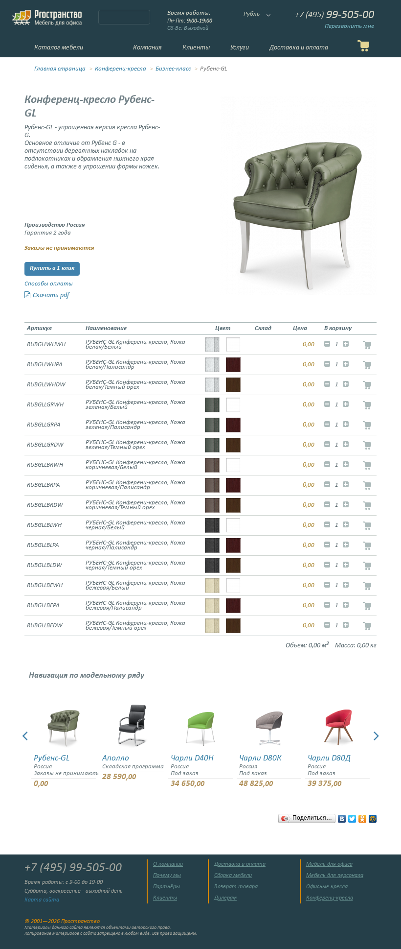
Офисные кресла (327, 887)
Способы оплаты (48, 284)
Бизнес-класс (173, 69)
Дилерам (225, 898)
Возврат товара (236, 887)
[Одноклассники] (362, 816)
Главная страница (60, 69)
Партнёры (166, 887)
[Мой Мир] (373, 816)
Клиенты (196, 47)
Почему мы (167, 875)
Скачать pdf (51, 295)
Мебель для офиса (329, 864)
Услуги (239, 47)
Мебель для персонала (334, 875)
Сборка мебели (233, 875)
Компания (147, 47)
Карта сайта (41, 900)
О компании (168, 864)
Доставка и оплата (298, 47)
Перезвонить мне (349, 26)
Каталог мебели (58, 47)
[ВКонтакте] (342, 816)
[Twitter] (352, 816)
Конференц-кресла (120, 69)
